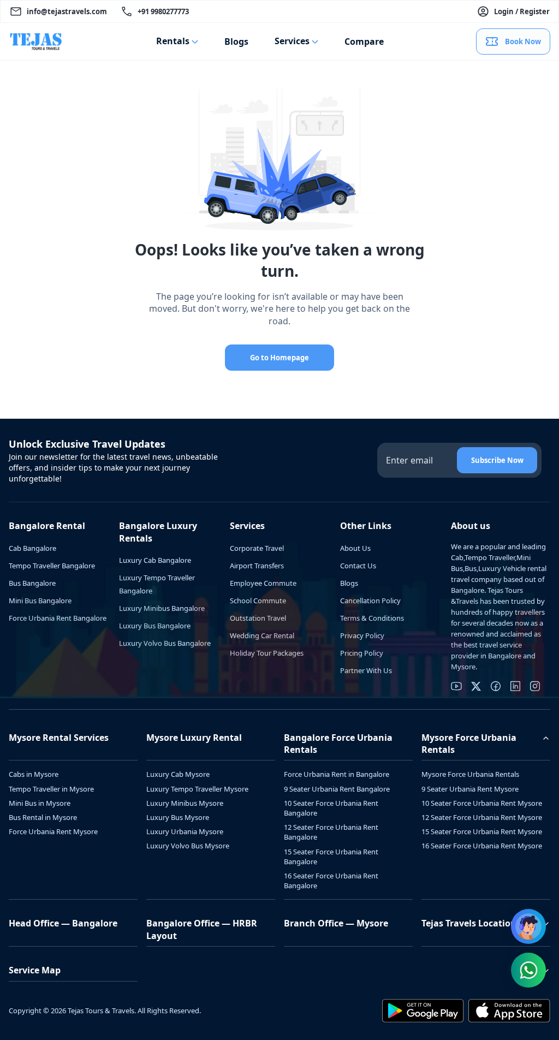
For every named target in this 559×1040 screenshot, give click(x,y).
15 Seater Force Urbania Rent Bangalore (331, 856)
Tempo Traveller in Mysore (51, 789)
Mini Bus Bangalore (40, 600)
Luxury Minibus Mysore (184, 803)
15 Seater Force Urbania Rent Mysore (481, 831)
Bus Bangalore (32, 583)
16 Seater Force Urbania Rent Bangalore (331, 880)
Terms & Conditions (372, 618)
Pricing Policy (361, 653)
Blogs (236, 41)
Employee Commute (263, 583)
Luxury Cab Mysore (178, 774)
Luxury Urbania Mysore (184, 831)
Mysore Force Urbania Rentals (470, 774)
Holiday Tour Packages (267, 653)
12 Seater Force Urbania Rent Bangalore (331, 832)
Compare (364, 41)
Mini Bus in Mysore (39, 803)
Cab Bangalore (32, 548)
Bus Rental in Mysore (43, 817)
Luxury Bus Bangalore (155, 626)
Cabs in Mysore (33, 774)
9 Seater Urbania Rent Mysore (470, 789)
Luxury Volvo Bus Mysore (187, 846)
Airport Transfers (257, 565)
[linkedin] (515, 686)
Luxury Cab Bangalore (155, 560)
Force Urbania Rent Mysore (53, 831)
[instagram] (535, 686)
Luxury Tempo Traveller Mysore (197, 789)
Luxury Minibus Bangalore (162, 608)
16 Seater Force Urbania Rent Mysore (481, 846)
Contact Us (358, 565)
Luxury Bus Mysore (177, 817)
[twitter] (476, 686)
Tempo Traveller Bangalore (52, 565)
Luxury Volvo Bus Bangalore (165, 643)
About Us (355, 548)
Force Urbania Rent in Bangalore (336, 774)
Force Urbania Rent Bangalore (57, 618)
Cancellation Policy (370, 600)
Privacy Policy (362, 635)
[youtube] (456, 686)
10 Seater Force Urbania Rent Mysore (481, 803)
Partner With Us (366, 670)
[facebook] (495, 686)
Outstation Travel (258, 618)
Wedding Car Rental (262, 635)
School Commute (258, 600)
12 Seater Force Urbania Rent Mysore (481, 817)
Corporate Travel (257, 548)
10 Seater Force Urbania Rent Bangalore (331, 808)
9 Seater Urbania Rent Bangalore (337, 789)
